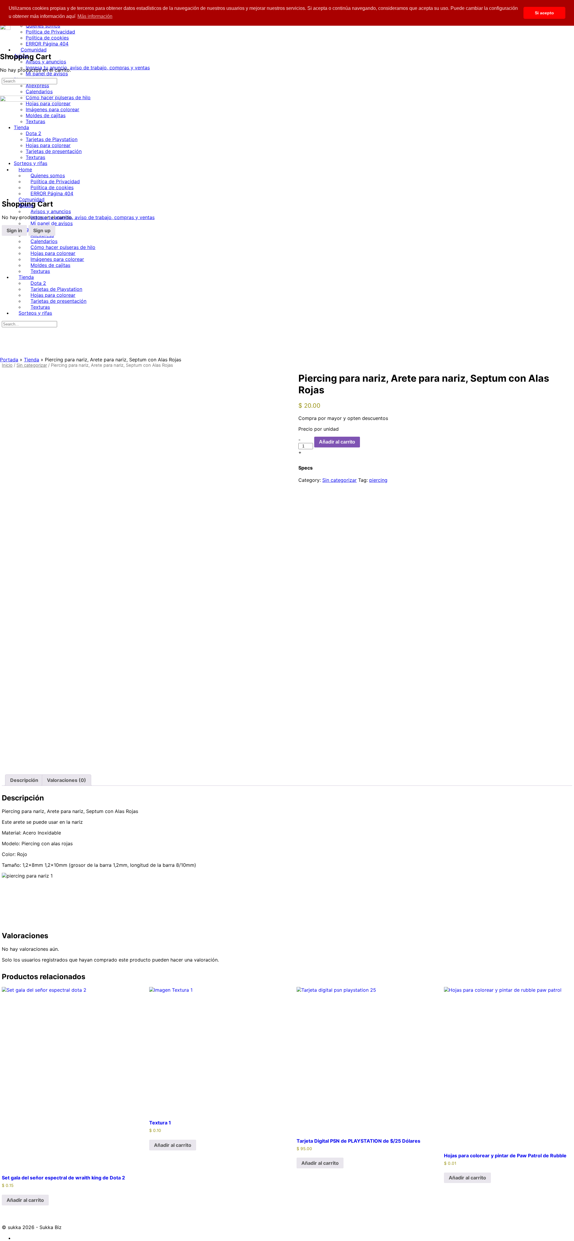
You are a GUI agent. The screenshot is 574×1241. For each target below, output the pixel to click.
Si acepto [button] (544, 12)
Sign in (14, 230)
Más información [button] (94, 16)
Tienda (31, 360)
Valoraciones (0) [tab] (66, 780)
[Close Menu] (3, 159)
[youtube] (17, 1238)
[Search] (5, 185)
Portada (9, 360)
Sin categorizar (31, 365)
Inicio (7, 365)
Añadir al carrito (337, 441)
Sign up (42, 230)
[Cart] (5, 191)
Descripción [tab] (24, 780)
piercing (378, 480)
